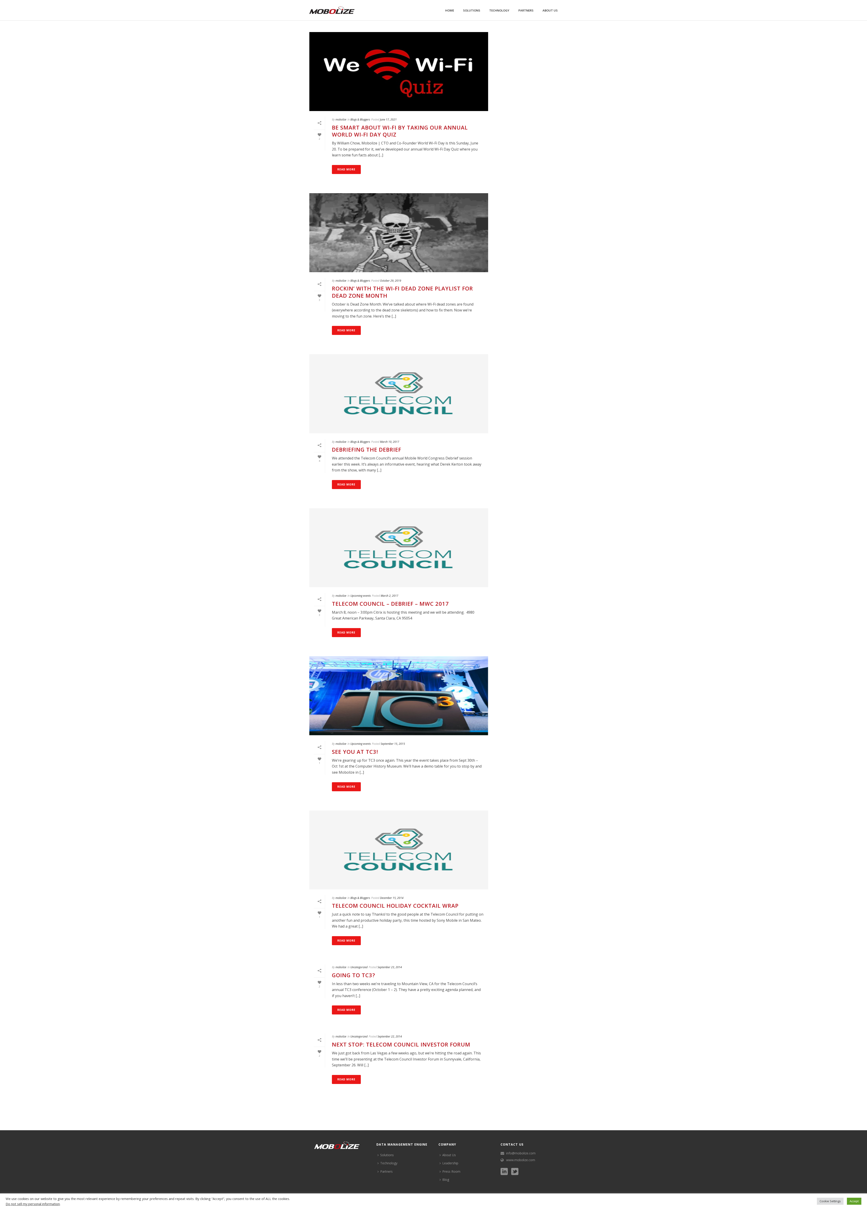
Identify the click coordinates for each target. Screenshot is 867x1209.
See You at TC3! (355, 751)
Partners (526, 10)
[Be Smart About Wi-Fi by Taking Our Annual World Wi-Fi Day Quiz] (398, 71)
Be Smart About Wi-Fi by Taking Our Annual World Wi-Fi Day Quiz (400, 131)
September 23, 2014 (390, 967)
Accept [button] (854, 1201)
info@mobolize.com (521, 1153)
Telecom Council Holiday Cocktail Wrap (395, 905)
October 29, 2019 (390, 281)
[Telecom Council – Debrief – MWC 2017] (398, 547)
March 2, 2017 (389, 596)
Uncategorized (359, 967)
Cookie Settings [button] (830, 1201)
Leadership (450, 1163)
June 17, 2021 (388, 119)
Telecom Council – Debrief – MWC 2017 (390, 603)
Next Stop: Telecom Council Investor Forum (401, 1044)
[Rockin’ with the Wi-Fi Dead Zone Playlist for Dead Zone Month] (398, 232)
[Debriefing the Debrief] (398, 393)
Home (449, 10)
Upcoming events (360, 596)
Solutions (471, 10)
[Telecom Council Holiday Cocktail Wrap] (398, 849)
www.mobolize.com (520, 1160)
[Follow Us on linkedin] (504, 1172)
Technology (499, 10)
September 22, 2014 (390, 1036)
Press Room (451, 1171)
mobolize (341, 119)
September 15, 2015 (393, 744)
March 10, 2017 (389, 442)
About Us (550, 10)
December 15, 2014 (391, 898)
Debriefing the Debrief (366, 449)
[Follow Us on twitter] (514, 1172)
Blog (445, 1179)
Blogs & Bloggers (360, 119)
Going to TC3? (353, 975)
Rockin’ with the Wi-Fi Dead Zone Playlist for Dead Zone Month (402, 292)
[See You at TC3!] (398, 695)
